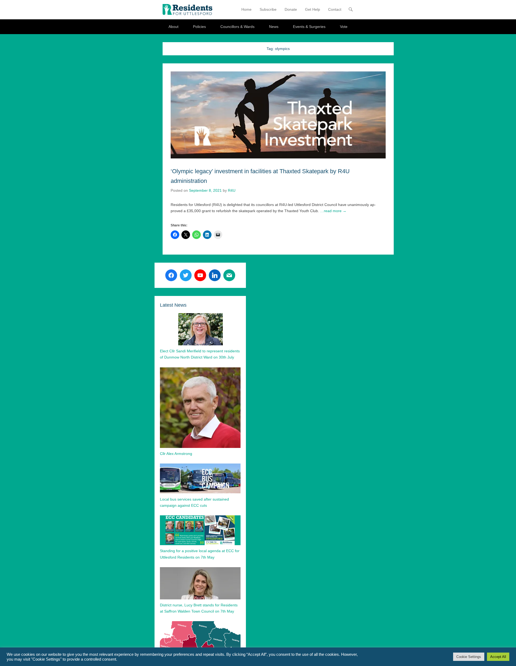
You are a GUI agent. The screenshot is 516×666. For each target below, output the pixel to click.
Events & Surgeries (309, 26)
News (273, 26)
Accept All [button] (498, 657)
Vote (343, 26)
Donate (291, 9)
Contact (334, 9)
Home (246, 9)
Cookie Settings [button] (468, 657)
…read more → (333, 211)
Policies (199, 26)
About (173, 26)
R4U (231, 190)
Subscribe (268, 9)
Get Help (312, 9)
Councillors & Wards (237, 26)
